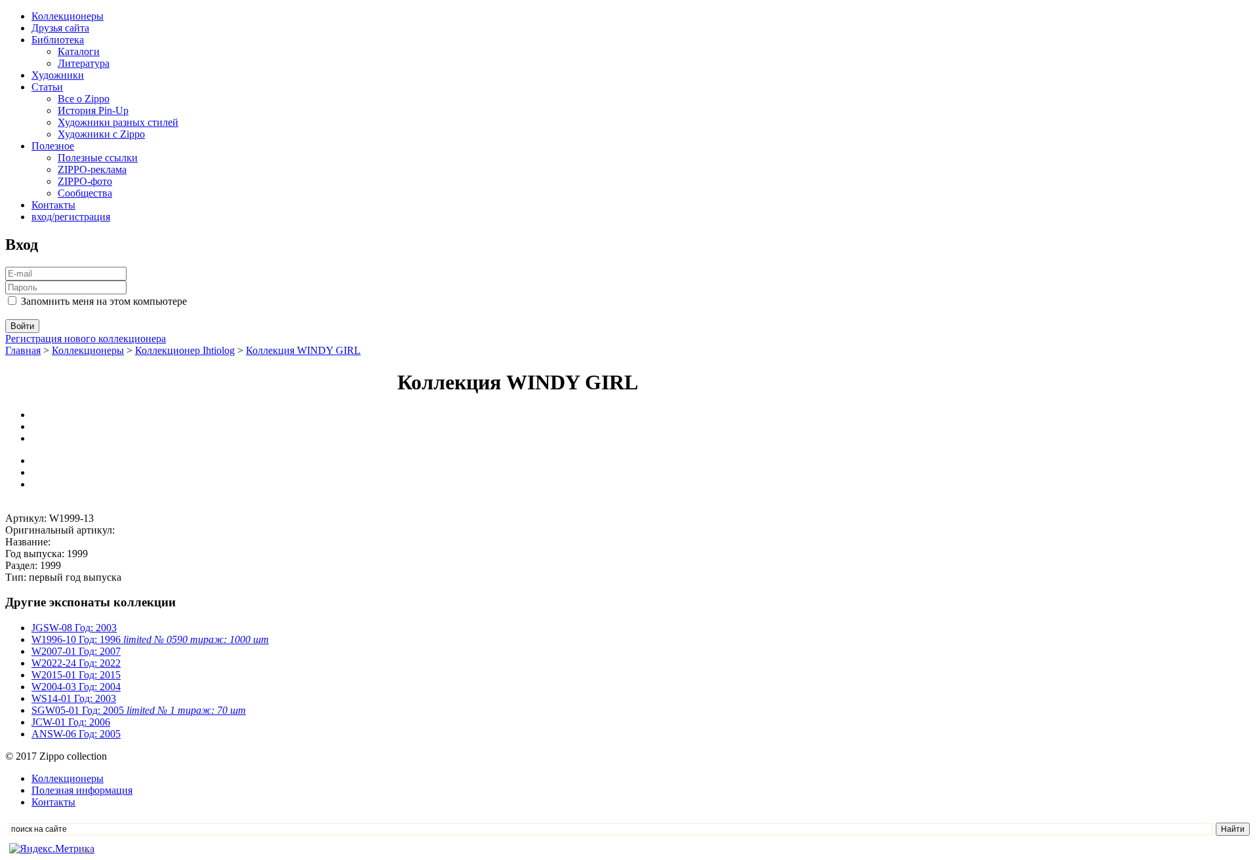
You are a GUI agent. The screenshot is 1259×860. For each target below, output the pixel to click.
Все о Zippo (84, 98)
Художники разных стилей (118, 122)
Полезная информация (81, 790)
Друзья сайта (60, 27)
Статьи (47, 86)
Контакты (53, 204)
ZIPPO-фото (85, 181)
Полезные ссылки (98, 157)
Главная (23, 350)
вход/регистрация (70, 216)
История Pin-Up (93, 110)
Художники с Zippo (101, 134)
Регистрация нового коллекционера (85, 338)
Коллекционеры (67, 16)
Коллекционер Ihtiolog (185, 350)
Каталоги (79, 51)
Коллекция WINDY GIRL (303, 350)
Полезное (52, 145)
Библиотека (57, 39)
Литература (84, 63)
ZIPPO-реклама (92, 169)
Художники (57, 75)
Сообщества (85, 193)
